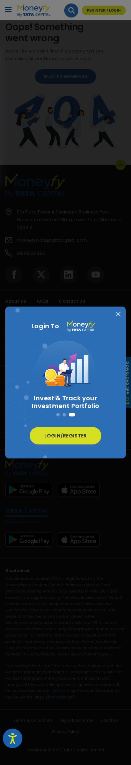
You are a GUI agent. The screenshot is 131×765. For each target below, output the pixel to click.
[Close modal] (118, 314)
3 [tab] (72, 414)
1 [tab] (58, 414)
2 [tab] (64, 414)
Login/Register (65, 435)
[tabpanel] (65, 377)
